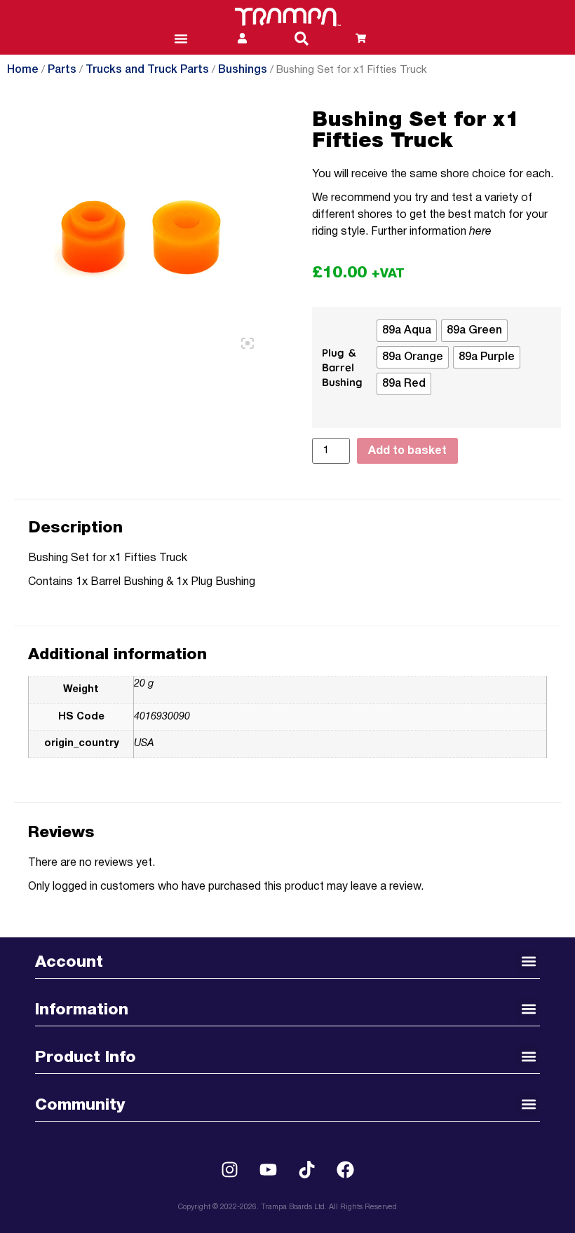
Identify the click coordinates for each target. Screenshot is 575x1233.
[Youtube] (268, 1169)
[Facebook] (345, 1169)
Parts (62, 70)
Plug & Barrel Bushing (342, 367)
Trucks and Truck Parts (147, 70)
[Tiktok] (307, 1169)
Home (23, 70)
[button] (301, 38)
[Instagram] (230, 1169)
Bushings (242, 70)
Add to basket (407, 451)
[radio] (406, 330)
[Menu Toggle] (181, 39)
